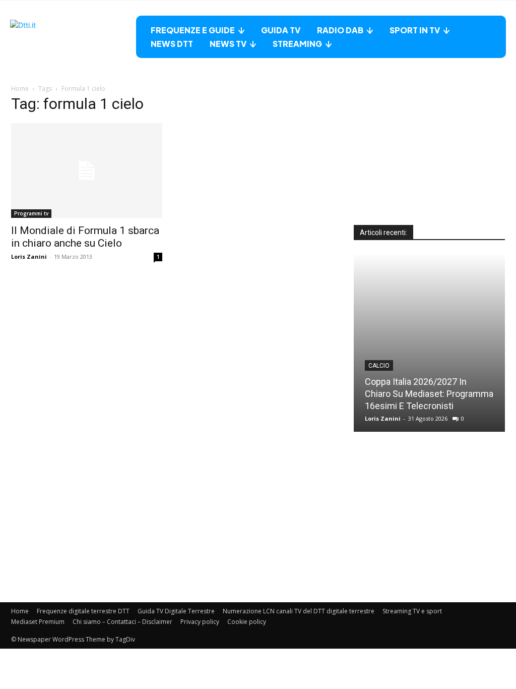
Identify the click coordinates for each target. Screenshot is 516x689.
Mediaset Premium (37, 621)
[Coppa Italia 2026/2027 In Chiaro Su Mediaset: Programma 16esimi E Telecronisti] (429, 342)
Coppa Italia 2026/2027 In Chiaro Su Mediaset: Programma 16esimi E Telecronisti (429, 393)
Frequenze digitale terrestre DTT (83, 611)
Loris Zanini (29, 256)
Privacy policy (199, 621)
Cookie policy (246, 621)
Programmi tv (31, 213)
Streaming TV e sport (412, 611)
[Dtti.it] (73, 37)
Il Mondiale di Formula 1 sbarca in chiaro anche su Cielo (85, 236)
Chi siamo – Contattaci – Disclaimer (122, 621)
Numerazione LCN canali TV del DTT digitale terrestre (298, 611)
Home (20, 88)
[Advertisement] (429, 162)
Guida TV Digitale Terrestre (176, 611)
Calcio (379, 365)
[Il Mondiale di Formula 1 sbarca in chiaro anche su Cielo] (86, 170)
